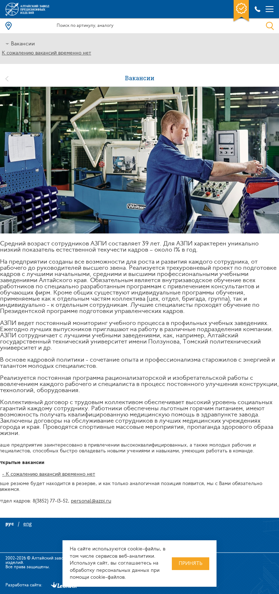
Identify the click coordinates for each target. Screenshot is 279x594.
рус (9, 524)
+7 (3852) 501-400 (256, 9)
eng (27, 524)
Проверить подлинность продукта (241, 11)
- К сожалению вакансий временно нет (48, 474)
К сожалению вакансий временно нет (46, 53)
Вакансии (23, 44)
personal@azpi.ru (91, 501)
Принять (190, 563)
